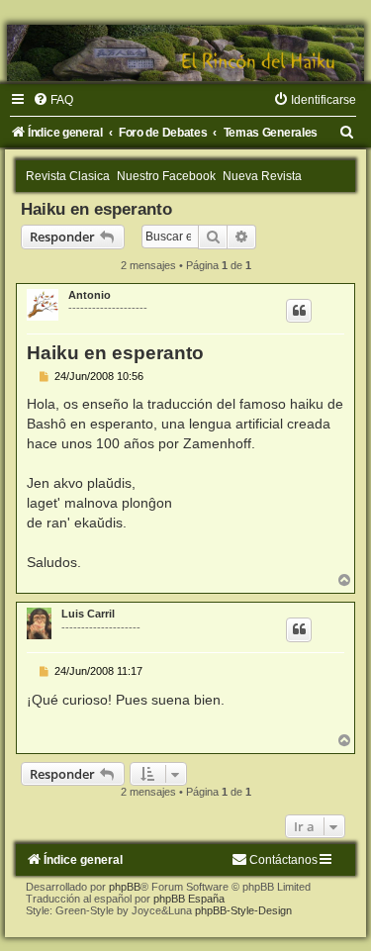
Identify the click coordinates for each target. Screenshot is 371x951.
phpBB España (189, 898)
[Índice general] (185, 53)
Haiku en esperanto (96, 209)
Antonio (89, 295)
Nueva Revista (262, 176)
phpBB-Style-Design (243, 910)
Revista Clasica (68, 176)
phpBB (124, 887)
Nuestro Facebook (166, 176)
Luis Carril (88, 613)
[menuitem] (53, 100)
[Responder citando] (299, 311)
